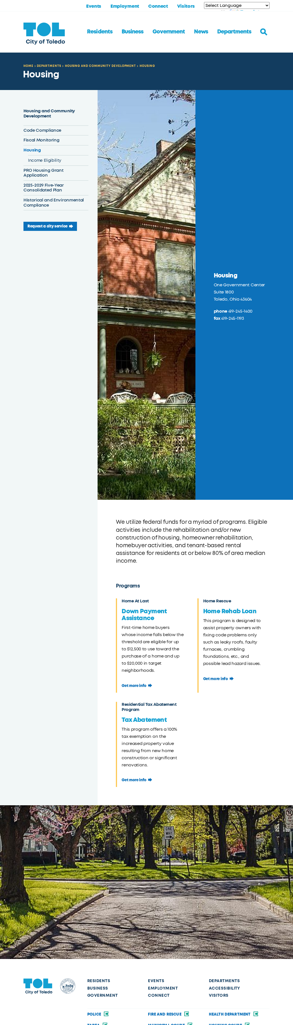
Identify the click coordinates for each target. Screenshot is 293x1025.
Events (93, 6)
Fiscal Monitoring (41, 140)
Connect (158, 6)
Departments (234, 31)
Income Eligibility (44, 160)
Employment (124, 6)
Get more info (134, 685)
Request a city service (47, 226)
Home (28, 66)
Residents (99, 31)
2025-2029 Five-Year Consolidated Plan (43, 187)
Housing (147, 66)
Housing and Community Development (100, 66)
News (201, 31)
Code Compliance (42, 130)
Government (169, 31)
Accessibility (224, 988)
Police (94, 1014)
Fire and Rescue (165, 1014)
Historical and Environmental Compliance (53, 202)
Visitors (186, 6)
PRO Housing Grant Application (43, 172)
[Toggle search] (264, 32)
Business (132, 31)
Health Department (230, 1014)
